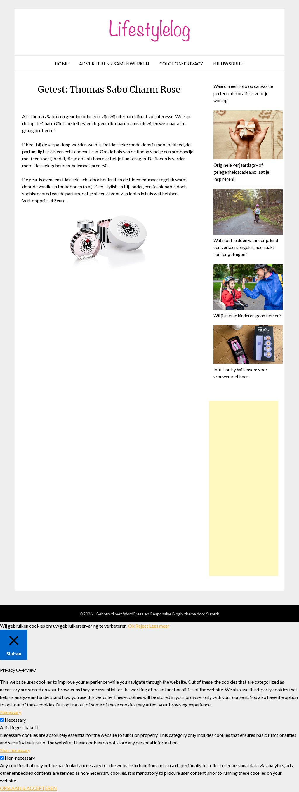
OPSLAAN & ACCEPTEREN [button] (28, 788)
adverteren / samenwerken (114, 63)
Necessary (15, 720)
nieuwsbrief (228, 63)
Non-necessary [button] (15, 750)
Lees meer (159, 626)
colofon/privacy (181, 63)
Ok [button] (131, 626)
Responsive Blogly (166, 613)
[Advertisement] (243, 488)
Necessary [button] (10, 712)
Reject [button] (141, 626)
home (62, 63)
